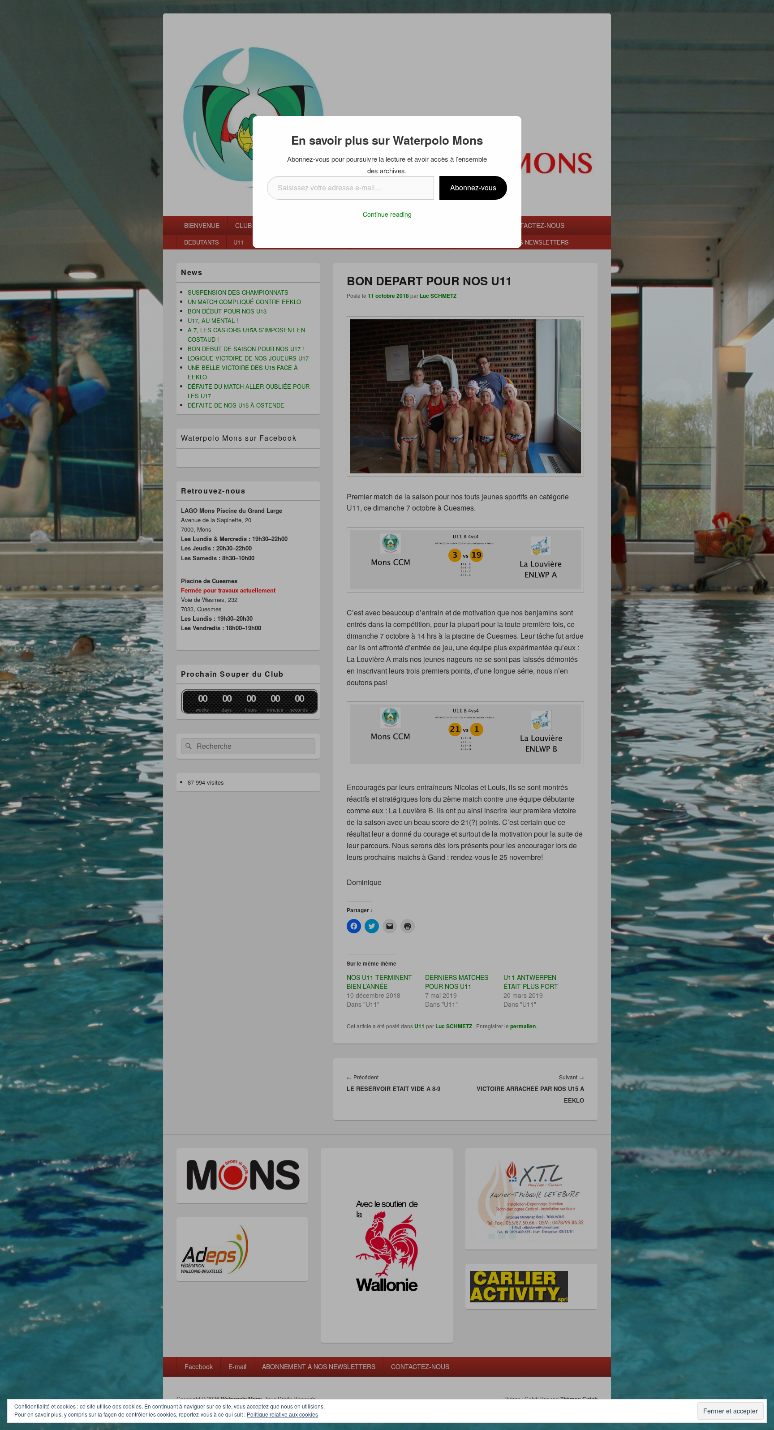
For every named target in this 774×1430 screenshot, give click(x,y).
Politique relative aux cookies (282, 1414)
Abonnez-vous (473, 187)
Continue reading (387, 214)
